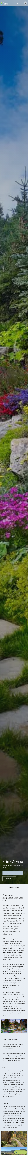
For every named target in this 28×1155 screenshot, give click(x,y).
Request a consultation (13, 873)
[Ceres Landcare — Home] (4, 3)
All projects (9, 878)
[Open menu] (25, 3)
